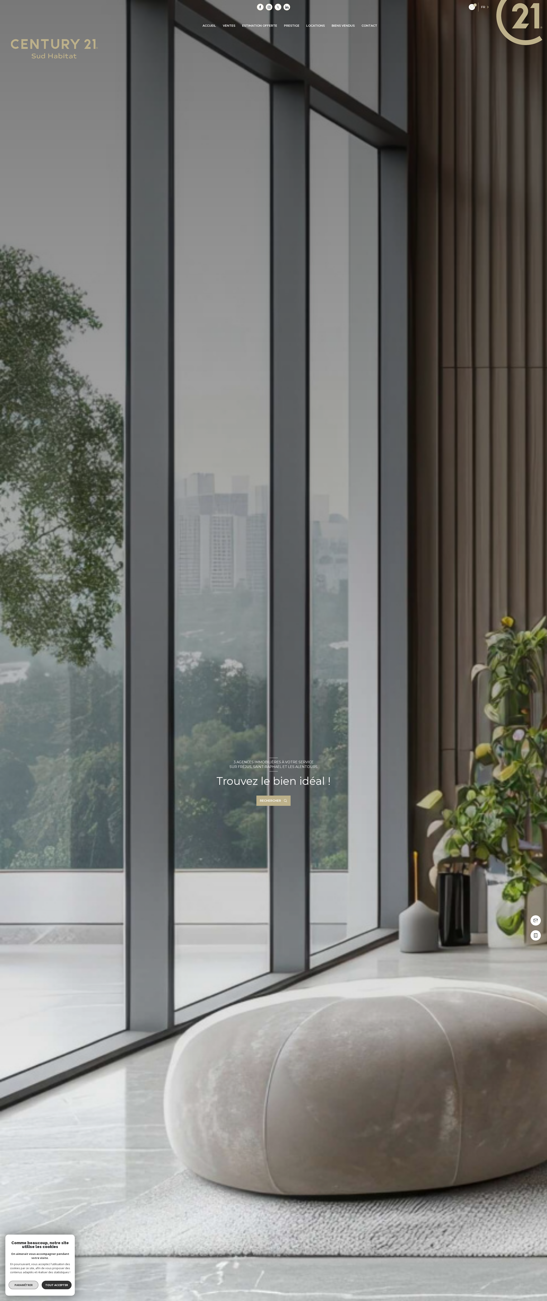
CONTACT (369, 25)
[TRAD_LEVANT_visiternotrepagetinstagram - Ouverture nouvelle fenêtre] (269, 7)
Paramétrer (24, 1285)
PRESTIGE (291, 25)
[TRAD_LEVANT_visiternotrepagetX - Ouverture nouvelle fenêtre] (278, 7)
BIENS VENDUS (343, 25)
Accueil (209, 25)
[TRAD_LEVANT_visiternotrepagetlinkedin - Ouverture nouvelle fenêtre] (286, 7)
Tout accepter (56, 1285)
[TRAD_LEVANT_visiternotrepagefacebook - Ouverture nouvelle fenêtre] (260, 7)
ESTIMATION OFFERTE (259, 25)
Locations (315, 25)
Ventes (229, 25)
